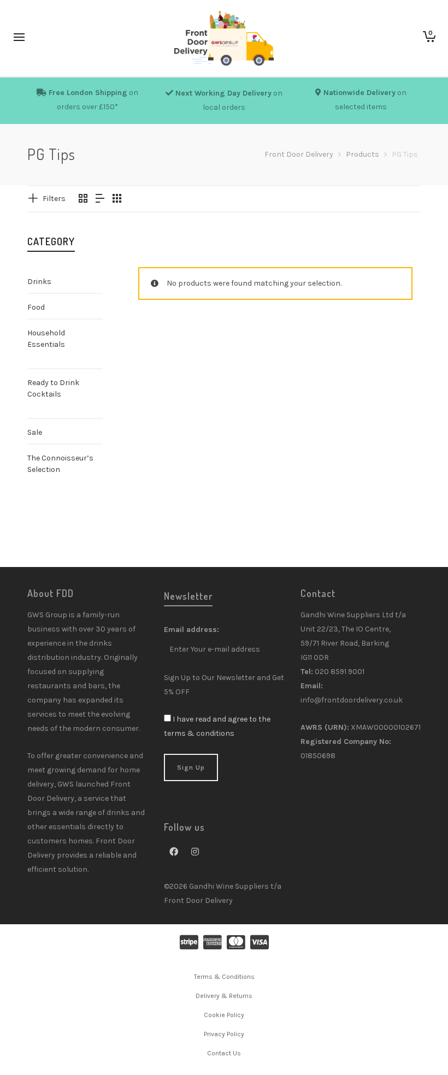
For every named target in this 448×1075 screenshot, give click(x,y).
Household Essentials (46, 338)
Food (36, 307)
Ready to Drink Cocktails (53, 388)
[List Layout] (100, 199)
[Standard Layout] (83, 199)
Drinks (39, 281)
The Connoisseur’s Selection (60, 463)
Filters (54, 198)
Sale (34, 432)
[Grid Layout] (116, 199)
